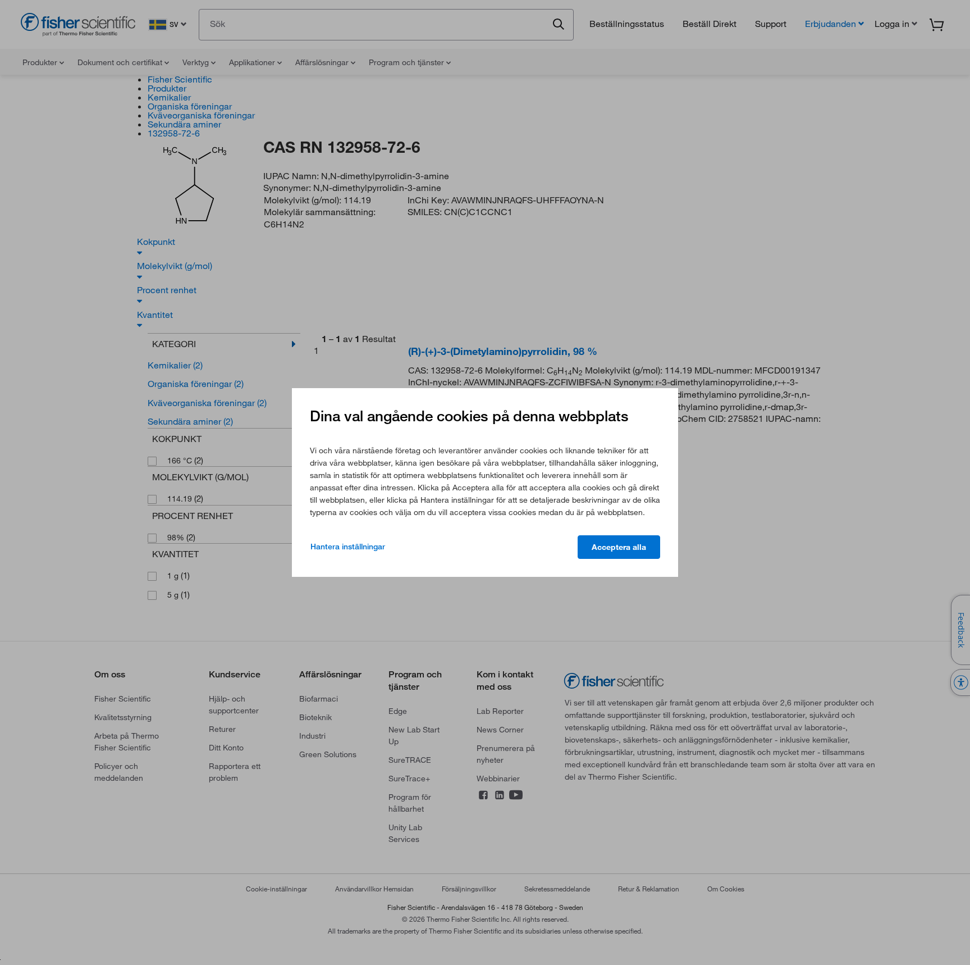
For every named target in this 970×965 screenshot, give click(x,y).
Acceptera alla (619, 547)
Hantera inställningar (347, 546)
